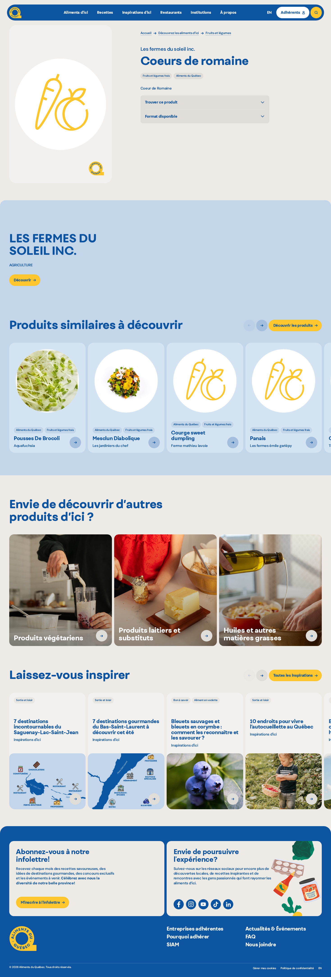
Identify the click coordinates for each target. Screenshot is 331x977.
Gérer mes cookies (264, 968)
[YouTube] (203, 904)
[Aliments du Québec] (15, 12)
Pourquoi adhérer (188, 936)
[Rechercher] (316, 12)
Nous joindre (260, 944)
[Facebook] (179, 904)
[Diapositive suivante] (262, 325)
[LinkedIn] (228, 904)
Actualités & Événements (275, 929)
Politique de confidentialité (297, 968)
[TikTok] (216, 904)
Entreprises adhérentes (195, 929)
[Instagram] (191, 904)
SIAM (173, 944)
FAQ (250, 936)
